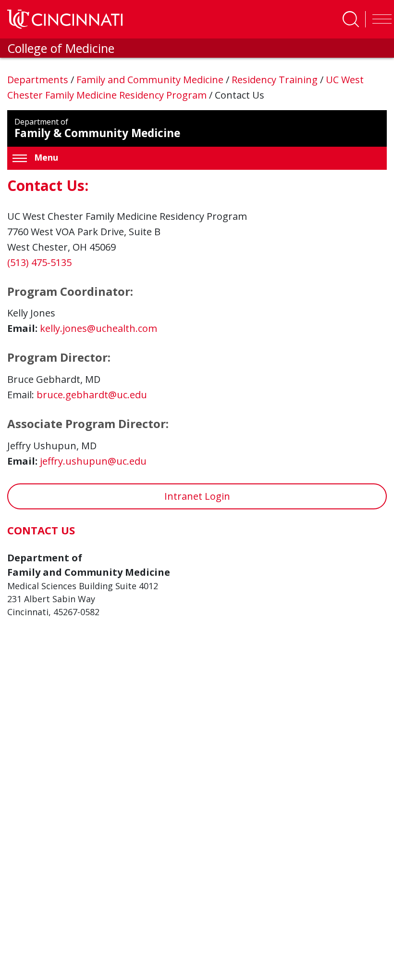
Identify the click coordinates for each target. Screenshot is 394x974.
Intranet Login (197, 496)
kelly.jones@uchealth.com (98, 328)
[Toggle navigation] (379, 19)
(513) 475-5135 (39, 262)
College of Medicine (60, 48)
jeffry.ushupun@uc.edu (93, 461)
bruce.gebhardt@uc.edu (92, 394)
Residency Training (276, 79)
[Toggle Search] (350, 19)
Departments (39, 79)
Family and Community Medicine (151, 79)
